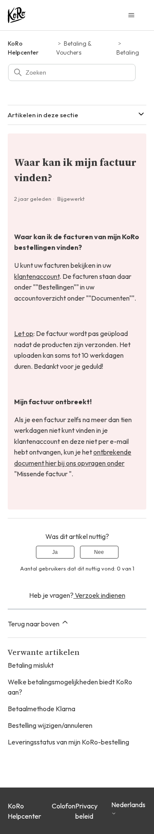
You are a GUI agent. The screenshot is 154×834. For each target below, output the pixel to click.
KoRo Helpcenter (24, 811)
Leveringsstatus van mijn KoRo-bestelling (68, 742)
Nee (99, 552)
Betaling (127, 52)
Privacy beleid (86, 811)
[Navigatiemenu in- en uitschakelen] (131, 15)
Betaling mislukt (30, 665)
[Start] (16, 15)
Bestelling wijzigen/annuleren (50, 725)
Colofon (63, 806)
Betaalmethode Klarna (41, 708)
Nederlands (128, 805)
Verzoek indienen (99, 595)
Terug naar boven (34, 624)
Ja (55, 552)
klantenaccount (36, 276)
